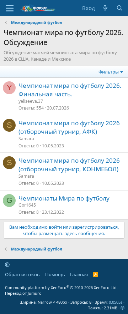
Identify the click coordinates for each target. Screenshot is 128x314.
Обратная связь (22, 274)
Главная (79, 274)
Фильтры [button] (108, 72)
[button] (7, 264)
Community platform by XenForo (61, 287)
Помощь (55, 274)
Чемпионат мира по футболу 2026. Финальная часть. (70, 89)
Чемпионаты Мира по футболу (64, 198)
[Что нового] (105, 8)
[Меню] (9, 8)
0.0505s (115, 302)
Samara (26, 139)
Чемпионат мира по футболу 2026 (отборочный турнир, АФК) (69, 127)
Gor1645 (27, 205)
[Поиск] (120, 8)
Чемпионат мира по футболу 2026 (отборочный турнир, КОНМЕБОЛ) (69, 164)
